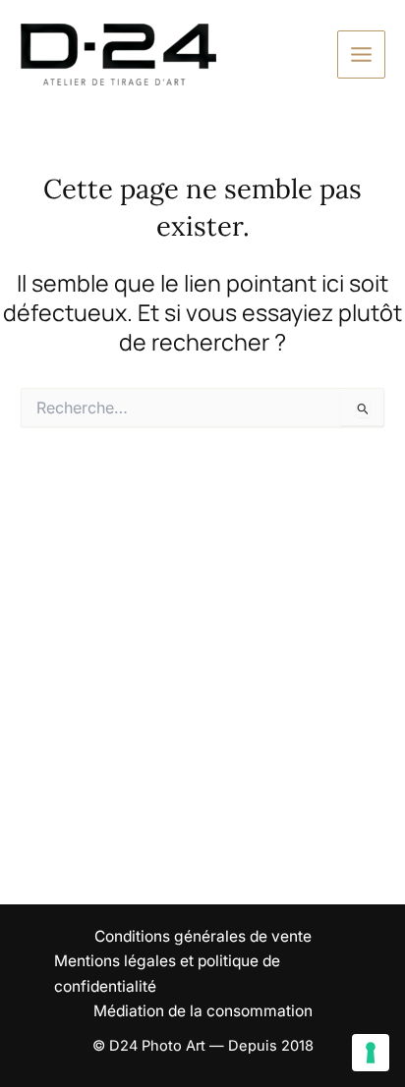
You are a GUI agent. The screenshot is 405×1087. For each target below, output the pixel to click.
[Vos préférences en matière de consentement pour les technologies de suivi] (370, 1052)
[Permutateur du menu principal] (361, 54)
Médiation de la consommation (203, 1011)
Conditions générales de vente (203, 936)
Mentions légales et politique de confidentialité (167, 973)
